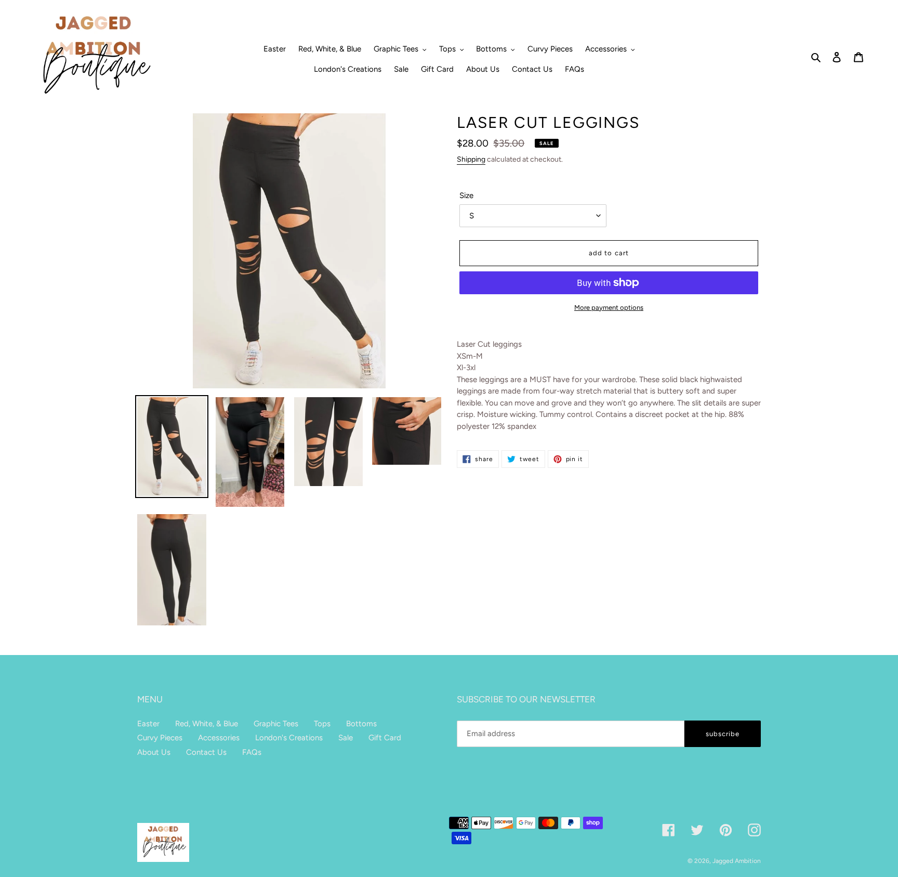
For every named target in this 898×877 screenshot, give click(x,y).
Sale (345, 737)
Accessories (219, 737)
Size (466, 195)
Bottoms (361, 723)
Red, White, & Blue (206, 723)
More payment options (608, 307)
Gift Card (384, 737)
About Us (153, 752)
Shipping (471, 159)
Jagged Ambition (736, 861)
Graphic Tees (276, 723)
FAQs (251, 752)
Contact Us (206, 752)
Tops (322, 723)
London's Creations (289, 737)
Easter (148, 723)
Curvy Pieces (159, 737)
